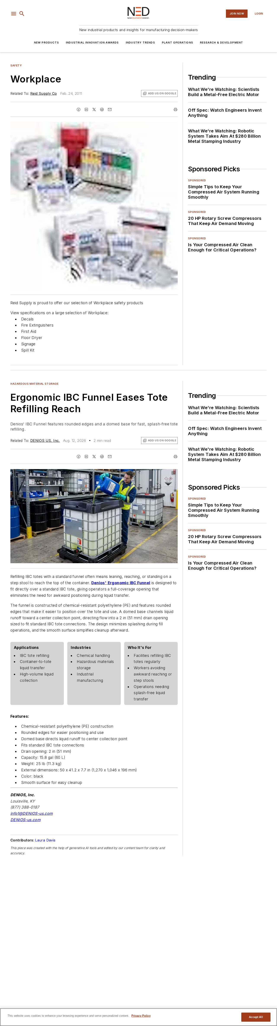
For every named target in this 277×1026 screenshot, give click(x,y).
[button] (13, 13)
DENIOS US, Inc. (45, 440)
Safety (16, 65)
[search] (22, 13)
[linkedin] (86, 109)
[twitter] (94, 109)
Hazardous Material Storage (34, 383)
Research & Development (221, 42)
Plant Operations (177, 42)
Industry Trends (140, 42)
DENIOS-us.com (25, 819)
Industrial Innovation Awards (92, 42)
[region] (138, 1017)
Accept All (256, 1017)
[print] (175, 109)
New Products (46, 42)
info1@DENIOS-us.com (31, 813)
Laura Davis (45, 840)
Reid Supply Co (43, 93)
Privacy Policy (141, 1015)
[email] (110, 109)
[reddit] (102, 109)
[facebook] (78, 109)
